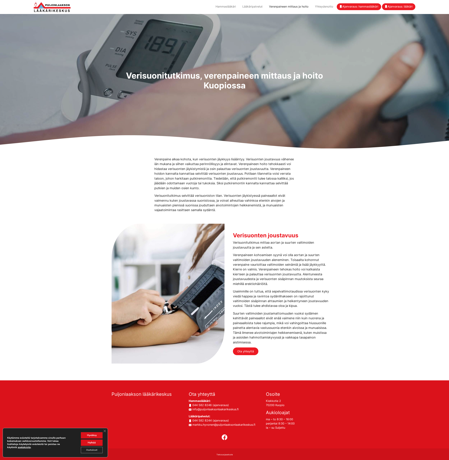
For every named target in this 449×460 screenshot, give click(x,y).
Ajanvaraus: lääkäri (400, 6)
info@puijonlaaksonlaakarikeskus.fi (215, 409)
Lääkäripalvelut (252, 6)
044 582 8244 (202, 420)
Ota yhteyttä (245, 351)
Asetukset (91, 450)
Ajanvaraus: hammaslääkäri (360, 6)
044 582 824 (201, 405)
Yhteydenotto (324, 6)
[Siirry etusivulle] (52, 6)
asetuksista (24, 447)
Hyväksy (92, 435)
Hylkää (92, 442)
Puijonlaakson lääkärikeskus (142, 394)
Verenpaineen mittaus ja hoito (289, 6)
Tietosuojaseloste (224, 454)
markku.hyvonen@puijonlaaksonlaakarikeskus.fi (223, 424)
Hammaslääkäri (226, 6)
